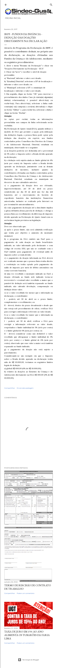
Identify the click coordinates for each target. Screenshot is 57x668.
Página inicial (13, 18)
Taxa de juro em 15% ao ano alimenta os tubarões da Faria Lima (27, 635)
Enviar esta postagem (25, 388)
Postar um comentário (25, 593)
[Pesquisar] (51, 4)
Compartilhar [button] (9, 388)
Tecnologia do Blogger (30, 660)
